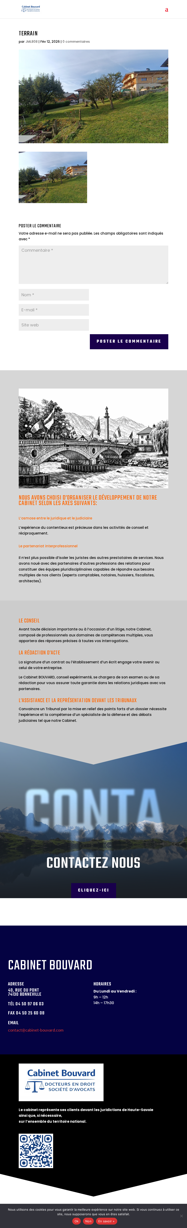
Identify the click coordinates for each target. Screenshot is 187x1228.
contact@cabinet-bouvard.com (35, 1029)
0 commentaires (76, 41)
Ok (77, 1221)
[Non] (181, 1216)
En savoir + (106, 1221)
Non (88, 1221)
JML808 (32, 41)
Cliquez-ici (93, 890)
